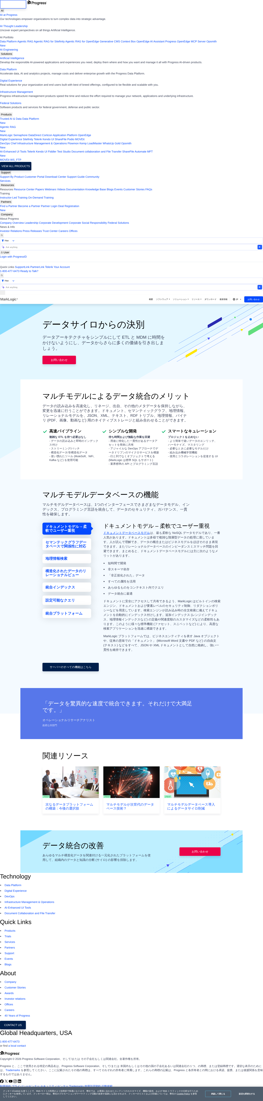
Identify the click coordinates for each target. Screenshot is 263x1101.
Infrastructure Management (16, 91)
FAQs (148, 189)
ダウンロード (210, 299)
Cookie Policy (183, 1093)
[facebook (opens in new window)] (2, 1082)
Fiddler (52, 151)
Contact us (13, 1025)
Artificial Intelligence (12, 58)
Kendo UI (48, 139)
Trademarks (12, 1070)
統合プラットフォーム (64, 613)
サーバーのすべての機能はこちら (71, 667)
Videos (61, 189)
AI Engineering (9, 49)
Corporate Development (53, 222)
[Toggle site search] (2, 275)
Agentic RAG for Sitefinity (49, 41)
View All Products (15, 166)
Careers (63, 231)
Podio (70, 139)
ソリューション (180, 299)
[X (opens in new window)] (6, 1082)
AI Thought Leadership (14, 26)
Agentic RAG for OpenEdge (82, 41)
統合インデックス (60, 587)
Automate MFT (76, 153)
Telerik (38, 139)
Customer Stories (134, 189)
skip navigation (13, 4)
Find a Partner (8, 206)
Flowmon (73, 143)
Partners (6, 201)
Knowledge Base (95, 189)
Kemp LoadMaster (90, 143)
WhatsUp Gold (111, 143)
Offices (73, 231)
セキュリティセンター (54, 1086)
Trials (8, 936)
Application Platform (65, 135)
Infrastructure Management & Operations (42, 143)
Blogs (110, 189)
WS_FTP (15, 159)
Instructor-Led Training (13, 197)
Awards (9, 993)
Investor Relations (11, 231)
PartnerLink (37, 267)
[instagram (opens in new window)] (15, 1082)
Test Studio (64, 151)
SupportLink (22, 267)
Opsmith (108, 43)
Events (118, 189)
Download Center (55, 176)
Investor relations (15, 998)
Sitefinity (28, 139)
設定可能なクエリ (60, 600)
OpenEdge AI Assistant (151, 41)
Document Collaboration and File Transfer (30, 913)
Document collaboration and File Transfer (96, 151)
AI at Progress (8, 14)
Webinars (50, 189)
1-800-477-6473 (9, 271)
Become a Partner (29, 206)
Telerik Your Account (57, 267)
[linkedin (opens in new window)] (19, 1082)
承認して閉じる (218, 1093)
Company (7, 214)
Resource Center (24, 189)
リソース (196, 299)
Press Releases (32, 231)
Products (6, 114)
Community (92, 176)
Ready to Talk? (29, 271)
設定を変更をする (247, 1093)
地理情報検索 (56, 558)
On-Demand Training (41, 197)
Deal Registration (39, 208)
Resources (7, 185)
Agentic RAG (25, 41)
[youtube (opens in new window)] (11, 1082)
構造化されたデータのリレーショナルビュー (66, 573)
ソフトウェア (162, 299)
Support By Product (12, 176)
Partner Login (49, 206)
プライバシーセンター (26, 1086)
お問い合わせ (254, 299)
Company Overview (12, 222)
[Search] (2, 235)
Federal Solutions (10, 103)
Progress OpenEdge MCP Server (185, 41)
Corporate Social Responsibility (88, 222)
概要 (151, 299)
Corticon (47, 135)
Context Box (128, 41)
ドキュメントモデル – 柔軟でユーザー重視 (66, 529)
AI (2, 10)
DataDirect (34, 135)
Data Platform (8, 41)
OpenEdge (84, 135)
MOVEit (79, 139)
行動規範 (107, 1086)
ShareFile (61, 139)
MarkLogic (6, 135)
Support (6, 172)
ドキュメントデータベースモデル (126, 533)
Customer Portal (34, 176)
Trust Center (50, 231)
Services (5, 180)
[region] (131, 1094)
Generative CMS (110, 41)
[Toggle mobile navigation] (2, 292)
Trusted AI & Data (10, 118)
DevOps (5, 143)
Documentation (75, 189)
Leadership (31, 222)
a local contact (17, 1045)
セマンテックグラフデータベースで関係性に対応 (66, 544)
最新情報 (224, 299)
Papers (39, 189)
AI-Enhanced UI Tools (13, 151)
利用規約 (5, 1086)
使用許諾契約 (92, 1086)
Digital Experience (11, 80)
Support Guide (76, 176)
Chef (13, 143)
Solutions (6, 53)
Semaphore (20, 135)
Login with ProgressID (13, 256)
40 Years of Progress (17, 1015)
